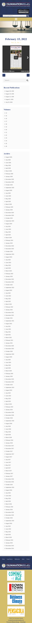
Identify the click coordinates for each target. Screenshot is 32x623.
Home (3, 559)
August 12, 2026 (10, 96)
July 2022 (8, 293)
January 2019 (9, 409)
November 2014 (10, 548)
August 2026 (9, 157)
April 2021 (8, 334)
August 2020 (9, 357)
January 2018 (9, 443)
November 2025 (10, 182)
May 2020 (8, 365)
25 (6, 143)
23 (6, 138)
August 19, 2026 (10, 94)
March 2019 (9, 404)
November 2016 (10, 481)
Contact (28, 559)
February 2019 (9, 407)
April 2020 (8, 368)
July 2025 (8, 193)
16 (6, 118)
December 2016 (10, 479)
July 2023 (8, 259)
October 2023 (9, 251)
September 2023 (10, 254)
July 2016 (8, 493)
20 (6, 129)
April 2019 (8, 401)
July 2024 (8, 226)
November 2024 (10, 215)
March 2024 (9, 237)
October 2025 (9, 184)
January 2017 (9, 476)
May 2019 (8, 398)
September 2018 (10, 420)
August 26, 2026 (10, 91)
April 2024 (8, 234)
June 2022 (8, 296)
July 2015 (8, 526)
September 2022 (10, 287)
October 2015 (9, 518)
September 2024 (10, 221)
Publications (17, 559)
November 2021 (10, 315)
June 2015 (8, 529)
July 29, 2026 (9, 102)
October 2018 (9, 418)
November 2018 (10, 415)
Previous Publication (3, 75)
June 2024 (8, 229)
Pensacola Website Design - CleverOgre (16, 622)
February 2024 (9, 240)
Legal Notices (10, 559)
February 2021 (9, 340)
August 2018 (9, 423)
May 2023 (8, 265)
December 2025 (10, 179)
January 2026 (9, 176)
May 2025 (8, 198)
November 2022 (10, 282)
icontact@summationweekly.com (16, 620)
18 (6, 124)
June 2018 (8, 429)
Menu (16, 19)
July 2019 (8, 393)
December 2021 (10, 312)
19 (6, 127)
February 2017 (9, 473)
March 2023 (9, 271)
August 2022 (9, 290)
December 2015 (10, 512)
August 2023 (9, 257)
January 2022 (9, 309)
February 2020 (9, 373)
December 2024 (10, 212)
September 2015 (10, 520)
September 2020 (10, 354)
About (23, 559)
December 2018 (10, 412)
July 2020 (8, 359)
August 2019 (9, 390)
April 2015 (8, 534)
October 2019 (9, 384)
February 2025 (9, 207)
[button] (28, 16)
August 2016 (9, 490)
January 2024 (9, 243)
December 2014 (10, 545)
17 (6, 121)
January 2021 (9, 343)
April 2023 (8, 268)
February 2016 (9, 506)
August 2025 (9, 190)
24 (6, 140)
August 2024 (9, 223)
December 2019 (10, 379)
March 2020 (9, 370)
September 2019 (10, 387)
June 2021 (8, 329)
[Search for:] (15, 80)
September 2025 (10, 187)
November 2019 (10, 382)
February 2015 (9, 540)
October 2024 (9, 218)
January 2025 (9, 209)
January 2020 (9, 376)
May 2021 (8, 332)
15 (6, 115)
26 (6, 146)
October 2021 (9, 318)
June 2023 (8, 262)
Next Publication (28, 75)
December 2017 (10, 445)
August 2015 (9, 523)
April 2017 (8, 468)
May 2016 (8, 498)
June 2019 (8, 395)
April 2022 (8, 301)
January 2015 (9, 543)
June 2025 (8, 196)
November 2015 (10, 515)
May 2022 (8, 298)
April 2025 (8, 201)
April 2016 (8, 501)
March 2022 (9, 304)
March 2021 (9, 337)
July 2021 (8, 326)
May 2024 (8, 232)
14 (6, 113)
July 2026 (8, 160)
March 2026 (9, 171)
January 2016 (9, 509)
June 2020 (8, 362)
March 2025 (9, 204)
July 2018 (8, 426)
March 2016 (9, 504)
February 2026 (9, 173)
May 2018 (8, 431)
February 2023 (9, 273)
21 (6, 132)
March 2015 (9, 537)
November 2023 (10, 248)
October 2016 (9, 484)
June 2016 (8, 495)
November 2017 (10, 448)
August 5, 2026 (9, 99)
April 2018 (8, 434)
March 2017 (9, 470)
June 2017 (8, 462)
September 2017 (10, 454)
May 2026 (8, 165)
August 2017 (9, 456)
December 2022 (10, 279)
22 (6, 135)
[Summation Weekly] (16, 4)
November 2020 (10, 348)
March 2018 (9, 437)
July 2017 (8, 459)
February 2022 (9, 307)
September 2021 (10, 320)
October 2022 (9, 284)
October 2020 (9, 351)
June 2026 (8, 162)
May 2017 (8, 465)
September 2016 (10, 487)
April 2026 (8, 168)
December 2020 (10, 345)
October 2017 (9, 451)
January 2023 (9, 276)
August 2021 (9, 323)
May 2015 (8, 531)
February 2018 (9, 440)
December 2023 (10, 246)
